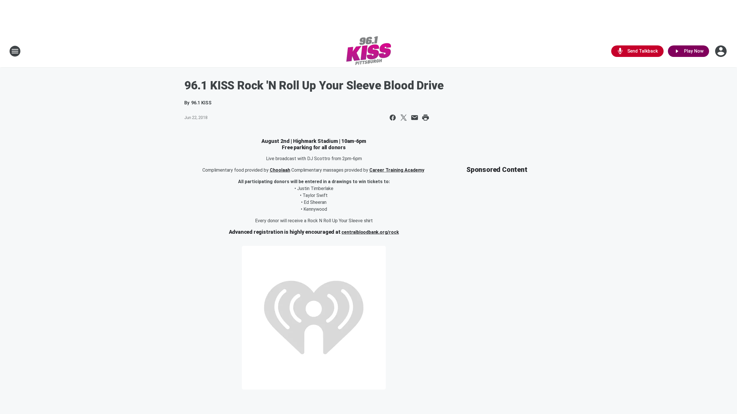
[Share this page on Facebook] (393, 118)
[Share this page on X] (404, 118)
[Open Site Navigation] (15, 51)
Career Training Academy (396, 170)
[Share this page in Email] (415, 118)
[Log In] (721, 51)
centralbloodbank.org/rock (370, 232)
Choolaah (280, 170)
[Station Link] (368, 51)
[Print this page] (425, 118)
